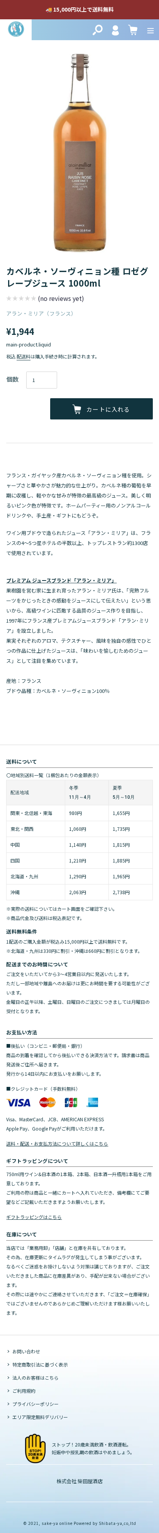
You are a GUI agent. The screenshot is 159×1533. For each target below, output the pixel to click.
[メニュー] (150, 30)
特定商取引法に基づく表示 (40, 1364)
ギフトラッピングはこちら (34, 1217)
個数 (12, 379)
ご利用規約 (24, 1390)
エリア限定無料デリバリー (40, 1417)
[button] (45, 299)
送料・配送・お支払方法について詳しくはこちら (57, 1143)
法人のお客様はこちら (35, 1377)
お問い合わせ (26, 1351)
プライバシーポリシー (35, 1404)
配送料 (23, 356)
